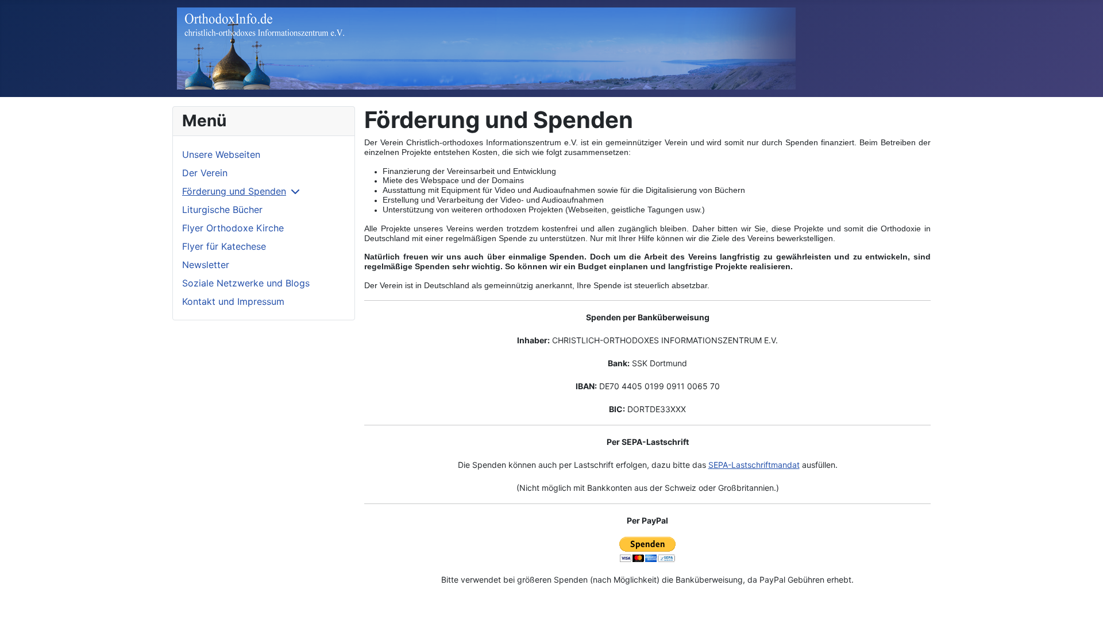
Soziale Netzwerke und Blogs (246, 283)
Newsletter (205, 264)
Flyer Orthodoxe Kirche (233, 228)
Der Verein (204, 173)
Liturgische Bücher (222, 209)
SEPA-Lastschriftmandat (754, 465)
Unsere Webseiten (221, 154)
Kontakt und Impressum (233, 301)
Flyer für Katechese (224, 246)
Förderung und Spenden (234, 191)
